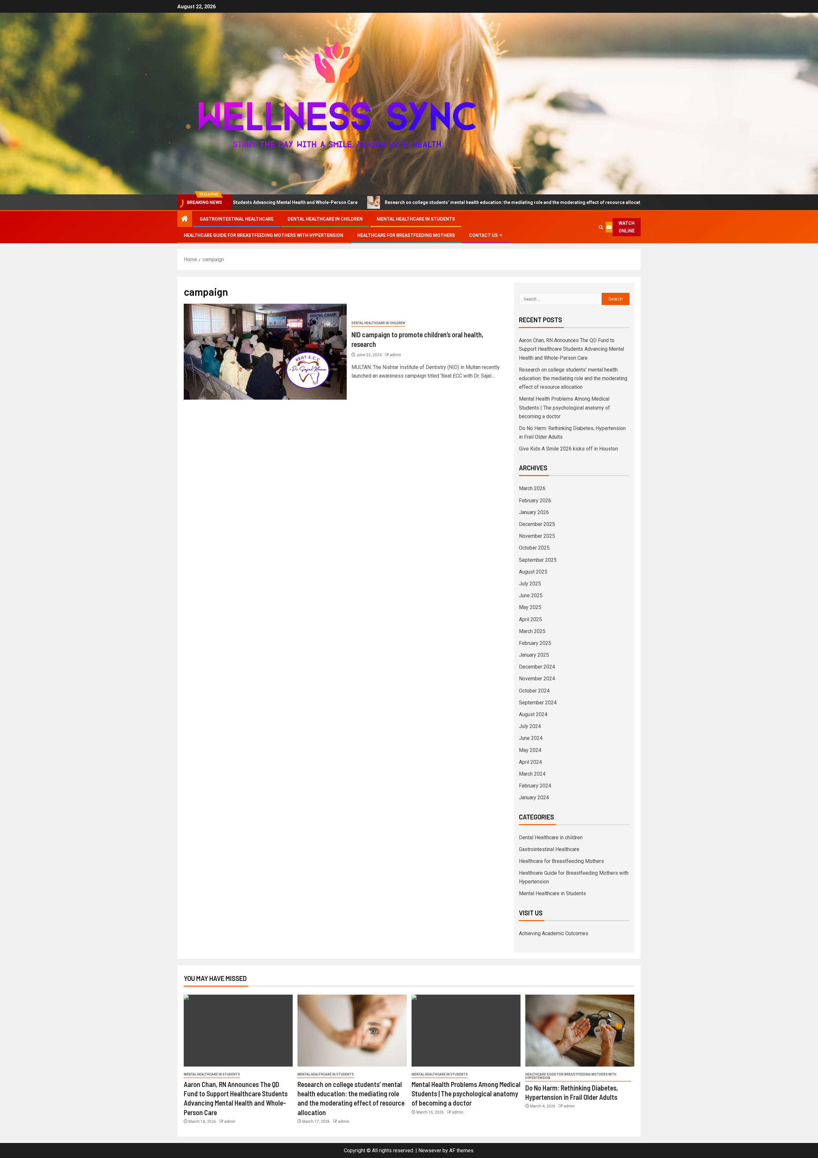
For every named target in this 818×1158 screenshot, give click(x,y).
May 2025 (530, 607)
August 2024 (533, 714)
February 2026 (535, 500)
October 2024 (534, 691)
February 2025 (535, 643)
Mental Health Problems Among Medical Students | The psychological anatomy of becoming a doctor (564, 407)
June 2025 (531, 595)
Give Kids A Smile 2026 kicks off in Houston (568, 449)
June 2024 (531, 738)
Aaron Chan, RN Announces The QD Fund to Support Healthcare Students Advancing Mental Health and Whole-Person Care (571, 349)
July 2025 (530, 584)
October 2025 (534, 548)
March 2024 (532, 774)
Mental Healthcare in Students (416, 219)
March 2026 (532, 488)
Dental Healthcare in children (325, 219)
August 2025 (533, 572)
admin (395, 355)
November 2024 (537, 679)
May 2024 (530, 750)
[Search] (601, 227)
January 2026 (534, 512)
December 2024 (537, 667)
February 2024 (535, 786)
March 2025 (532, 631)
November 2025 (537, 536)
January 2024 (534, 797)
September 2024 (538, 703)
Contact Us (483, 235)
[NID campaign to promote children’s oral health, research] (265, 352)
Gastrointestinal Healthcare (237, 219)
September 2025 (538, 560)
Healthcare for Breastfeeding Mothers (406, 235)
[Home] (184, 219)
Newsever (429, 1150)
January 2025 (534, 655)
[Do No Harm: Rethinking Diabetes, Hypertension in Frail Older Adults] (579, 1031)
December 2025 (537, 524)
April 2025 (530, 619)
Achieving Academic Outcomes (553, 933)
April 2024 (530, 762)
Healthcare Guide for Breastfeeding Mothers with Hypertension (263, 235)
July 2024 (530, 726)
